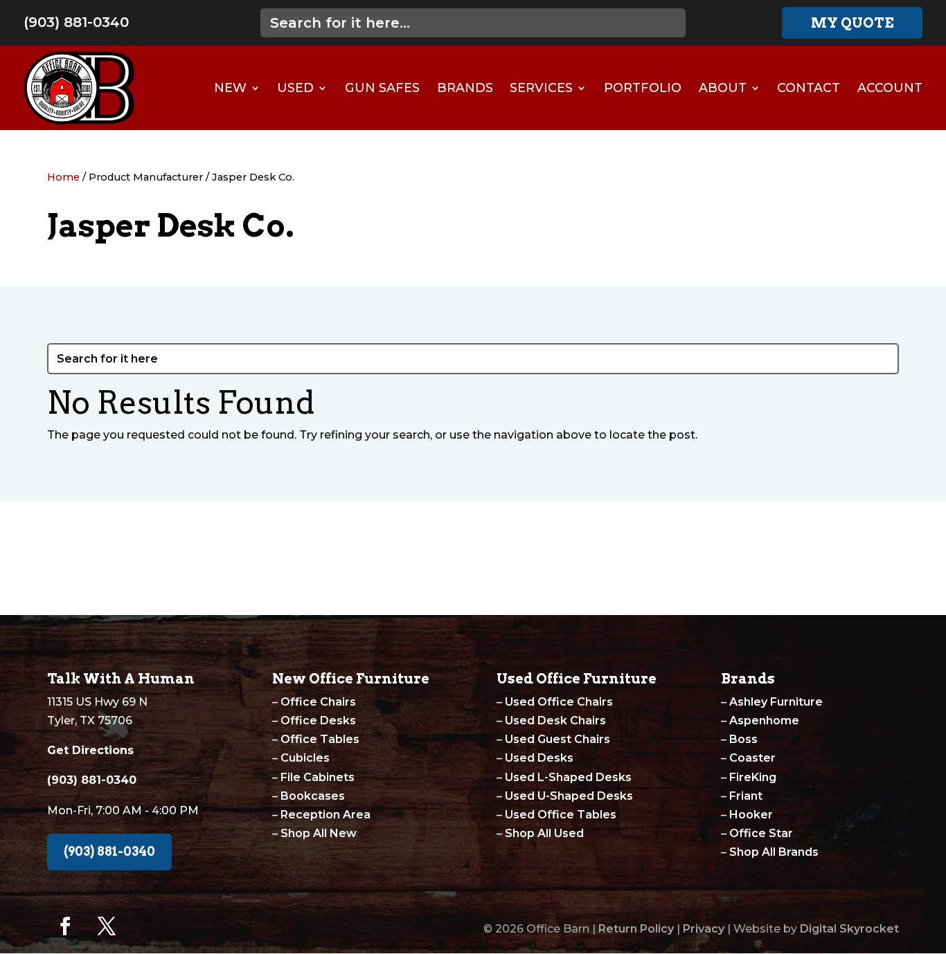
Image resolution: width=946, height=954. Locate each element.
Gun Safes (382, 87)
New (230, 87)
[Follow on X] (107, 926)
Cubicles (305, 757)
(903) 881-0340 (76, 22)
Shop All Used (544, 833)
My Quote (852, 23)
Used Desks (539, 757)
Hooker (751, 814)
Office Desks (318, 720)
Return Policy (636, 928)
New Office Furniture (350, 678)
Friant (745, 795)
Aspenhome (764, 720)
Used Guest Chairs (557, 739)
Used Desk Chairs (555, 720)
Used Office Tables (560, 814)
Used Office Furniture (577, 678)
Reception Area (325, 814)
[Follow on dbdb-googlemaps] (148, 926)
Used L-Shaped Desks (568, 777)
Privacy (703, 928)
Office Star (761, 833)
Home (63, 177)
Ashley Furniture (776, 701)
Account (889, 87)
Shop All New (318, 833)
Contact (808, 87)
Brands (465, 87)
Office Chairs (318, 701)
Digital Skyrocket (849, 928)
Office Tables (319, 739)
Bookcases (312, 795)
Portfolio (642, 87)
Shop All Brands (774, 852)
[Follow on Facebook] (65, 926)
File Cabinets (317, 777)
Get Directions (90, 750)
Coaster (752, 757)
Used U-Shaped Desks (569, 795)
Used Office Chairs (559, 701)
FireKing (752, 777)
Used (295, 87)
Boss (743, 739)
